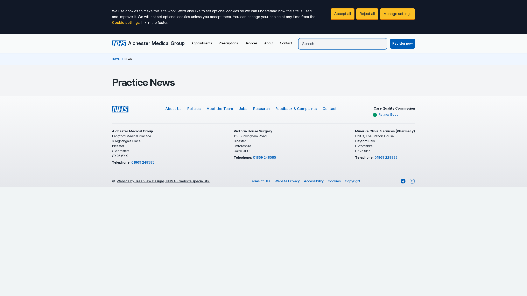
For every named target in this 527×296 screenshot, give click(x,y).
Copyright (352, 181)
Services (251, 43)
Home (116, 58)
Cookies (334, 181)
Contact (286, 43)
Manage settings (398, 14)
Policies (194, 108)
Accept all (342, 14)
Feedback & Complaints (296, 108)
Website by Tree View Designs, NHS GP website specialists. (163, 181)
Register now (402, 43)
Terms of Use (260, 181)
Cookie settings (126, 22)
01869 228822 (386, 157)
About (268, 43)
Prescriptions (228, 43)
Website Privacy (287, 181)
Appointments (201, 43)
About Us (173, 108)
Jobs (243, 108)
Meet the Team (219, 108)
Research (261, 108)
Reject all (367, 14)
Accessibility (314, 181)
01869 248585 (142, 162)
